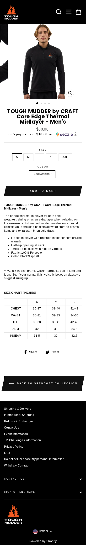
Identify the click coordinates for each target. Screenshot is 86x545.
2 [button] (42, 104)
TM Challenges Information (22, 440)
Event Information (16, 434)
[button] (43, 134)
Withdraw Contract (16, 465)
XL (51, 157)
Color (43, 167)
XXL (65, 157)
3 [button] (45, 104)
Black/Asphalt (42, 174)
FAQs (7, 453)
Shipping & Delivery (17, 408)
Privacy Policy (13, 446)
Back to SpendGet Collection (46, 383)
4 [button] (49, 104)
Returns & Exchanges (19, 421)
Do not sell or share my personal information (34, 459)
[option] (43, 61)
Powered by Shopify (43, 541)
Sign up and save (19, 492)
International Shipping (19, 415)
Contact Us (11, 427)
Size (43, 150)
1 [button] (37, 103)
